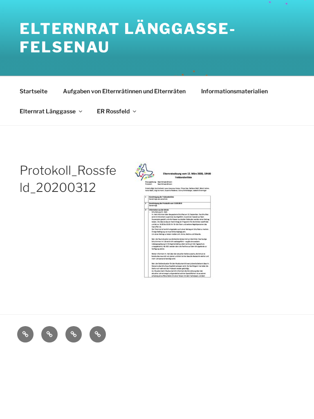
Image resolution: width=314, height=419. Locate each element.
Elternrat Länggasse (48, 111)
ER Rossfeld (113, 111)
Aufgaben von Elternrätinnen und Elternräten (124, 91)
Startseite (33, 91)
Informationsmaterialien (234, 91)
